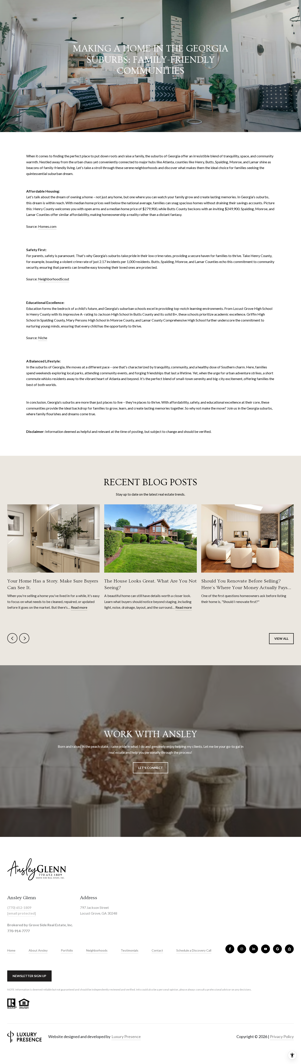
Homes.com (47, 226)
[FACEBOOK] (229, 949)
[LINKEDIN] (253, 949)
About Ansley (38, 950)
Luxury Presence (126, 1036)
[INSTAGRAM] (241, 949)
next (24, 638)
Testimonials (129, 950)
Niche (42, 338)
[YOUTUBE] (265, 949)
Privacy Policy (282, 1036)
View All (281, 638)
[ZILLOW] (289, 949)
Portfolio (67, 950)
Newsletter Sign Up (29, 976)
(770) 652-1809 (19, 907)
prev (12, 638)
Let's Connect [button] (150, 768)
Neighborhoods (97, 950)
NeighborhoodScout (53, 279)
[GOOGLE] (277, 949)
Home (11, 950)
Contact (157, 950)
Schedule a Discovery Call (193, 950)
